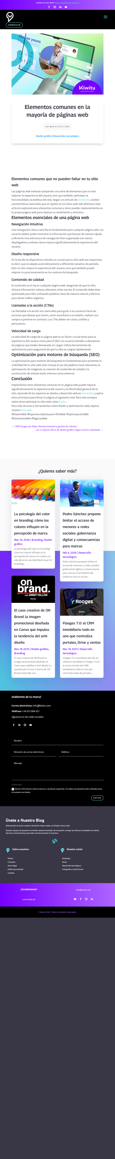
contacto (14, 25)
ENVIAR (97, 797)
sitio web (26, 410)
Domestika (84, 199)
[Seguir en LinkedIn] (60, 7)
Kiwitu (62, 401)
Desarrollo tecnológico (66, 136)
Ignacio (53, 126)
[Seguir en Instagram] (54, 7)
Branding (37, 540)
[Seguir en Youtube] (66, 7)
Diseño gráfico (44, 136)
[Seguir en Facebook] (49, 7)
